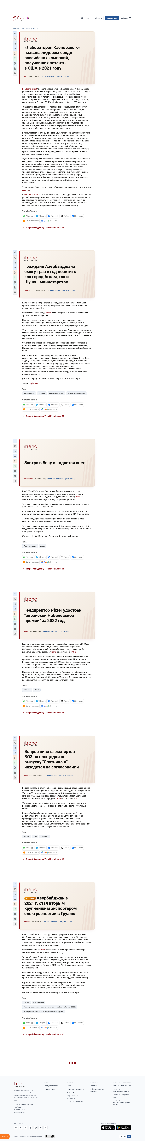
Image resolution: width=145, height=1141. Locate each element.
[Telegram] (36, 1128)
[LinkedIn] (41, 1128)
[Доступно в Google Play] (123, 1127)
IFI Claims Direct (29, 89)
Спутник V (44, 836)
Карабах (42, 393)
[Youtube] (31, 1128)
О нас (69, 1086)
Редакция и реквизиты (75, 1089)
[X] (26, 1128)
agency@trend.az (19, 1112)
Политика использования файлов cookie (121, 1102)
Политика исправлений (75, 1101)
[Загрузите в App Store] (108, 1127)
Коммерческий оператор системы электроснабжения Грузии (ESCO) (50, 1007)
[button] (15, 34)
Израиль (27, 690)
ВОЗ (35, 836)
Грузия (26, 1002)
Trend (48, 313)
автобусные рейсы (56, 393)
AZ (125, 1136)
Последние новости (51, 1086)
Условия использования (122, 1086)
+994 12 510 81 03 (19, 1109)
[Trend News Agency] (20, 1084)
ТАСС (73, 652)
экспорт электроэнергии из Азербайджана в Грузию (43, 1011)
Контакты (70, 1092)
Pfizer (37, 690)
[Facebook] (21, 1128)
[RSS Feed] (46, 1128)
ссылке (25, 190)
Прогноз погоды (30, 546)
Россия (26, 836)
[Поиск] (82, 18)
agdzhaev (33, 383)
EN (121, 1136)
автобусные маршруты (76, 393)
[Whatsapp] (16, 1128)
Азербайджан (29, 393)
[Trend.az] (21, 18)
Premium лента (49, 1089)
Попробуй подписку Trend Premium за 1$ (44, 227)
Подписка (93, 1086)
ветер (42, 546)
